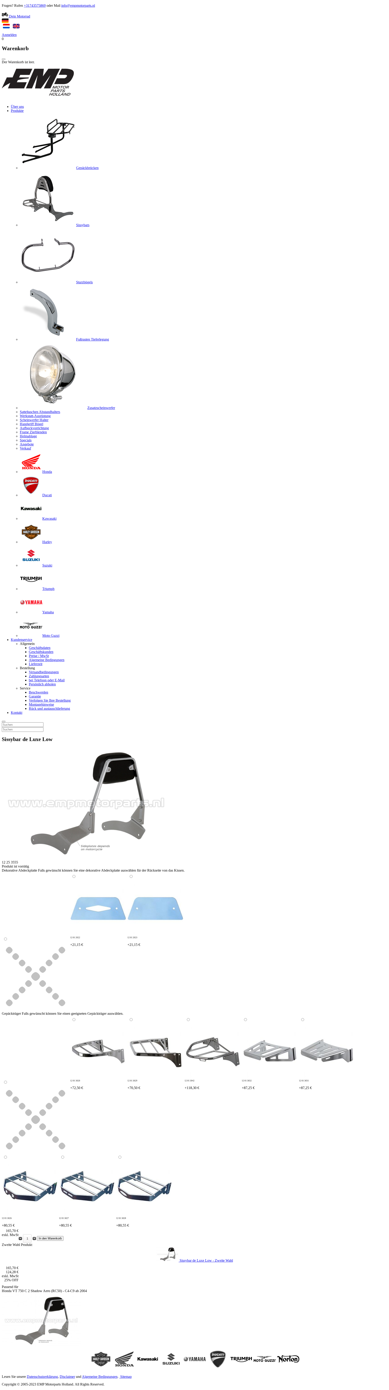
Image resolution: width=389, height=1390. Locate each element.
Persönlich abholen (42, 684)
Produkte (17, 111)
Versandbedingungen (44, 672)
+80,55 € (8, 1222)
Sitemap (126, 1377)
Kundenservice (21, 640)
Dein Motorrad (19, 16)
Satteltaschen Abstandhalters (40, 412)
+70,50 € (133, 1085)
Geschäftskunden (41, 652)
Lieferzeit (35, 664)
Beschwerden (38, 692)
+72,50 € (76, 1085)
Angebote (27, 444)
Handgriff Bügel (31, 424)
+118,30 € (192, 1085)
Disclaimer (67, 1377)
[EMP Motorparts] (38, 99)
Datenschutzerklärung (42, 1377)
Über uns (17, 106)
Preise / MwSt (39, 656)
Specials (26, 440)
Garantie (35, 696)
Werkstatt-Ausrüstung (35, 416)
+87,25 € (248, 1085)
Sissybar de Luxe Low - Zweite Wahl (206, 1260)
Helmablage (28, 436)
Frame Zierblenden (33, 432)
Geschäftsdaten (39, 648)
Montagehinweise (41, 704)
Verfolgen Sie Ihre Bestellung (50, 700)
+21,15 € (76, 941)
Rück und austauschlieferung (49, 708)
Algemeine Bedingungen (46, 660)
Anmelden (9, 35)
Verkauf (25, 448)
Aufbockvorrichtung (34, 428)
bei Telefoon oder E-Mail (47, 680)
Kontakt (16, 712)
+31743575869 (35, 5)
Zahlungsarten (39, 676)
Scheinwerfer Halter (34, 420)
